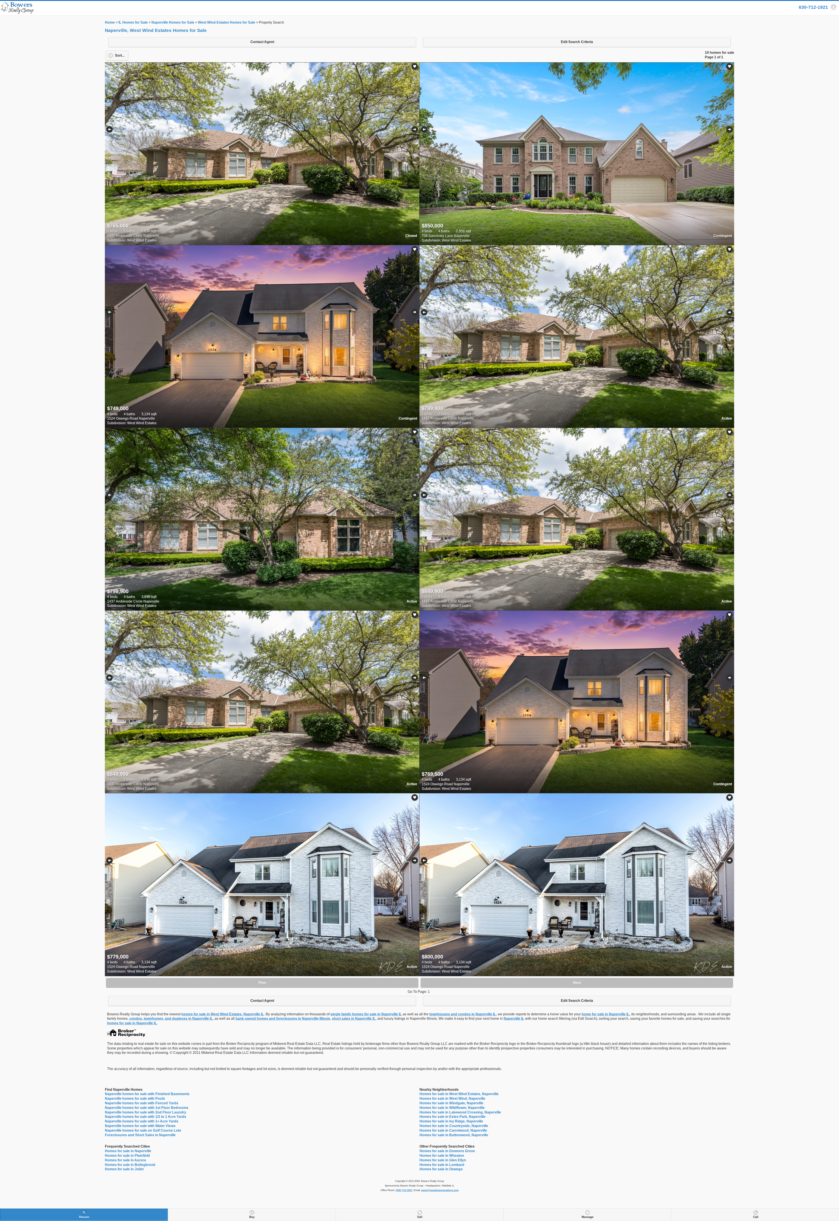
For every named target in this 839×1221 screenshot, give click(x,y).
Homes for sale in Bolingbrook (130, 1165)
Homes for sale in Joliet (124, 1169)
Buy (252, 1217)
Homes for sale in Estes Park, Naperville (452, 1117)
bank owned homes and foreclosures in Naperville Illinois (283, 1018)
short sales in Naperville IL (354, 1018)
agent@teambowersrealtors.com (440, 1190)
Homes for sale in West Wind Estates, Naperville (459, 1094)
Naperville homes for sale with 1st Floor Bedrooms (146, 1108)
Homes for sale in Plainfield (127, 1155)
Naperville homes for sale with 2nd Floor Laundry (145, 1112)
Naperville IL (514, 1018)
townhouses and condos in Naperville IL (462, 1014)
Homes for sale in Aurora (125, 1160)
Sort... (120, 55)
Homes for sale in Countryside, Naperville (454, 1126)
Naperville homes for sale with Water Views (140, 1126)
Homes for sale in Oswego (441, 1169)
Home (110, 22)
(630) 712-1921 (404, 1190)
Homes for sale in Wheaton (442, 1155)
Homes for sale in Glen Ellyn (443, 1160)
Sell (419, 1217)
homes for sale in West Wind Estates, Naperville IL (222, 1014)
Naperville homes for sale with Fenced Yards (141, 1103)
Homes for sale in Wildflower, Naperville (452, 1108)
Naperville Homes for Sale (172, 22)
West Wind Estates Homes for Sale (226, 22)
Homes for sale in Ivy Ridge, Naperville (451, 1121)
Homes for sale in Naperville (128, 1151)
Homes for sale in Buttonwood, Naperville (454, 1135)
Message (587, 1217)
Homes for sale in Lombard (442, 1165)
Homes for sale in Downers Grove (447, 1151)
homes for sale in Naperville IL (132, 1023)
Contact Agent (262, 42)
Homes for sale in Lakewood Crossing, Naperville (460, 1112)
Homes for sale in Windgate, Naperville (451, 1103)
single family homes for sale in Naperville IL (366, 1014)
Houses (84, 1217)
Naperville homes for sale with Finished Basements (147, 1094)
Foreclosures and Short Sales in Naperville (140, 1135)
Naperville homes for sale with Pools (135, 1098)
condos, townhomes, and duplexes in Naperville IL (171, 1018)
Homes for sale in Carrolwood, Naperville (453, 1130)
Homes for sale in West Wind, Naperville (452, 1098)
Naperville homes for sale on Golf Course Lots (143, 1130)
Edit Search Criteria (577, 42)
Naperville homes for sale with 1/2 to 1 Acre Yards (145, 1117)
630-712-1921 (813, 7)
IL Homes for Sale (133, 22)
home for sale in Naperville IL (605, 1014)
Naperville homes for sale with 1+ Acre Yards (141, 1121)
